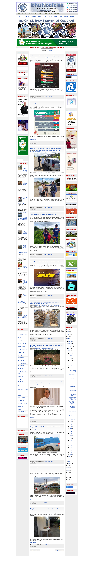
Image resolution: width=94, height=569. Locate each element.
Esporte (19, 373)
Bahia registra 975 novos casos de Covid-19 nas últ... (72, 389)
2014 (68, 474)
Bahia (46, 263)
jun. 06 (70, 445)
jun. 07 (70, 443)
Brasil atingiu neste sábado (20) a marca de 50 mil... (72, 398)
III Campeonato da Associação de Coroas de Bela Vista (22, 387)
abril (69, 458)
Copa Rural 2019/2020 (22, 363)
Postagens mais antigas (59, 550)
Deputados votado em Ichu (22, 371)
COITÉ (45, 16)
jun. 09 (70, 440)
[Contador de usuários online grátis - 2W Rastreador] (70, 493)
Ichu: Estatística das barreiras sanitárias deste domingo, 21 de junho (45, 148)
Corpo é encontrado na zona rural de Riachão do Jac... (72, 385)
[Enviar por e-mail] (31, 97)
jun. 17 (70, 426)
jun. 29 (70, 355)
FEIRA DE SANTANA (64, 16)
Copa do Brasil (20, 368)
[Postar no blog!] (32, 97)
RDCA (19, 398)
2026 (68, 329)
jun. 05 (70, 447)
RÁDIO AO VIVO (20, 406)
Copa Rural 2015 (21, 360)
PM (41, 511)
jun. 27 (70, 358)
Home (19, 16)
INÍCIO (19, 13)
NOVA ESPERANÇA (32, 13)
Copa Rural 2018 (21, 362)
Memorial (19, 395)
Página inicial (47, 549)
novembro (70, 343)
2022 (68, 336)
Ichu (54, 150)
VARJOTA (45, 13)
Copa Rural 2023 (21, 365)
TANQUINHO (33, 16)
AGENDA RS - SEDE (21, 346)
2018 (68, 467)
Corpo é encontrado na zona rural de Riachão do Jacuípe (43, 214)
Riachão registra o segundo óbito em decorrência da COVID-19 (44, 103)
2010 (68, 481)
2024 (68, 333)
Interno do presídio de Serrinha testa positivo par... (72, 412)
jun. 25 (70, 362)
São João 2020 (56, 305)
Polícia (46, 216)
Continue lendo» (33, 93)
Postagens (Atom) (36, 552)
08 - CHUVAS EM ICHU (22, 340)
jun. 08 (70, 442)
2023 (68, 334)
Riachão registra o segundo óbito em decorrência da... (72, 375)
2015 (68, 472)
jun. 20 (70, 421)
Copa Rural (20, 355)
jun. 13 (70, 433)
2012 (68, 477)
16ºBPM (19, 342)
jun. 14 (70, 431)
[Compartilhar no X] (33, 97)
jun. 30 (70, 353)
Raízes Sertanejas (21, 402)
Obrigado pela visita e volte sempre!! (26, 558)
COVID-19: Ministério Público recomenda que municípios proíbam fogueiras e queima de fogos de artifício (45, 303)
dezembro (70, 341)
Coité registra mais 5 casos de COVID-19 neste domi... (72, 371)
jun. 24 (70, 363)
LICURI (50, 13)
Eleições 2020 (41, 385)
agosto (69, 348)
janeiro (69, 463)
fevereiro (70, 461)
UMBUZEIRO (56, 13)
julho (69, 350)
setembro (70, 346)
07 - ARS (19, 338)
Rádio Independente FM (22, 408)
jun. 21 (70, 369)
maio (69, 456)
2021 (68, 338)
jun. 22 (70, 367)
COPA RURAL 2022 (21, 354)
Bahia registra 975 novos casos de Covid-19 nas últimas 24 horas (44, 261)
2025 (68, 331)
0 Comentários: (50, 96)
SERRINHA (40, 16)
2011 (68, 479)
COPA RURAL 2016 (21, 352)
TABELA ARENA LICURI (22, 411)
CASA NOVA (24, 13)
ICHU (23, 16)
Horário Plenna (20, 381)
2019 (68, 465)
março (69, 459)
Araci (36, 429)
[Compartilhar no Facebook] (34, 97)
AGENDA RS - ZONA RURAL (23, 348)
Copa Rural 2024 (21, 366)
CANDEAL (27, 16)
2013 (68, 475)
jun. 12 (70, 435)
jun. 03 (70, 450)
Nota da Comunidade (21, 397)
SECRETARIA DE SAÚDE (35, 151)
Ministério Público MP (49, 305)
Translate (50, 50)
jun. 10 (70, 438)
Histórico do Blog (21, 378)
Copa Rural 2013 (21, 357)
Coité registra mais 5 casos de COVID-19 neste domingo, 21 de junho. (45, 55)
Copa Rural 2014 (21, 358)
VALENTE (56, 16)
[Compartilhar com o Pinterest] (35, 97)
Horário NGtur (20, 379)
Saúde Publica (51, 57)
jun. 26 (70, 360)
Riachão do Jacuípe (49, 104)
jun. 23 (70, 365)
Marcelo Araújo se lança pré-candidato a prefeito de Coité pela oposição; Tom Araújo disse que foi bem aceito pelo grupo (46, 382)
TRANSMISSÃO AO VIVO (22, 412)
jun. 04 (70, 449)
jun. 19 (70, 423)
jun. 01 (70, 454)
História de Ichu (20, 376)
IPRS (18, 392)
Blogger (25, 69)
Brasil (46, 348)
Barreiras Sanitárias (48, 150)
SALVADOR (72, 16)
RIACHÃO (50, 16)
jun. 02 (70, 452)
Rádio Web (19, 409)
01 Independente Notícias (22, 334)
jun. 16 (70, 428)
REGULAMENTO (21, 400)
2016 (68, 470)
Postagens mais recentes (35, 550)
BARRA (40, 13)
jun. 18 (70, 424)
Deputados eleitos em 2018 (22, 370)
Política (45, 385)
